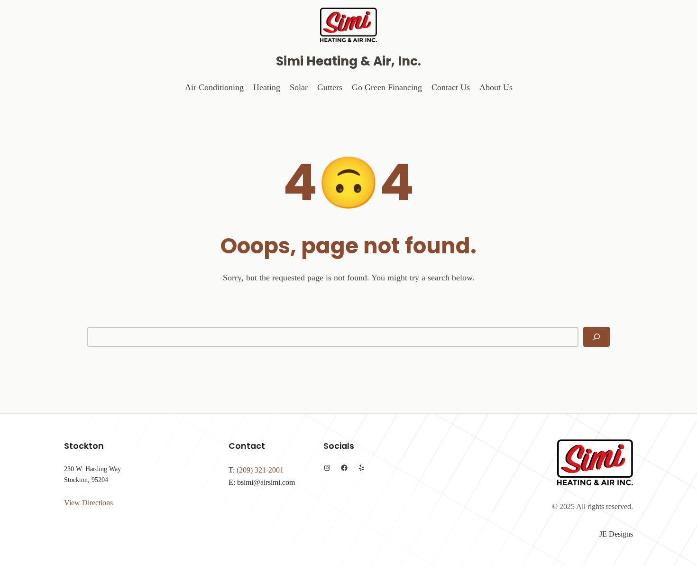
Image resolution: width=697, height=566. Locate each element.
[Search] (596, 337)
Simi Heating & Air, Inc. (348, 61)
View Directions (88, 503)
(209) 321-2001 (260, 470)
